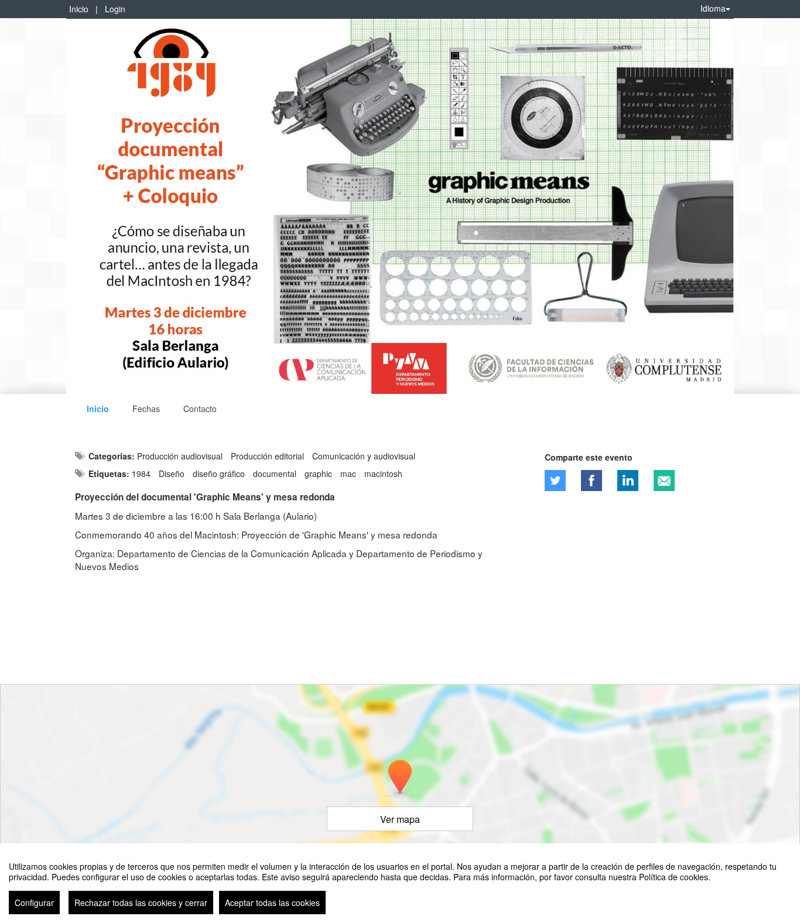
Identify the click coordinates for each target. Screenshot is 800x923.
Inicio (78, 9)
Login (115, 9)
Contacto (200, 408)
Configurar (34, 902)
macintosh (383, 473)
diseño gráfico (219, 473)
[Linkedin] (627, 480)
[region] (400, 883)
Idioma (713, 8)
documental (274, 473)
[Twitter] (555, 480)
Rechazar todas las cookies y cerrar (140, 902)
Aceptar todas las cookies (272, 902)
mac (348, 473)
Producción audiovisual (180, 456)
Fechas (146, 408)
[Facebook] (591, 480)
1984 (141, 473)
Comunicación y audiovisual (363, 456)
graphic (318, 473)
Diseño (171, 473)
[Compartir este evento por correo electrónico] (664, 480)
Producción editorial (267, 456)
